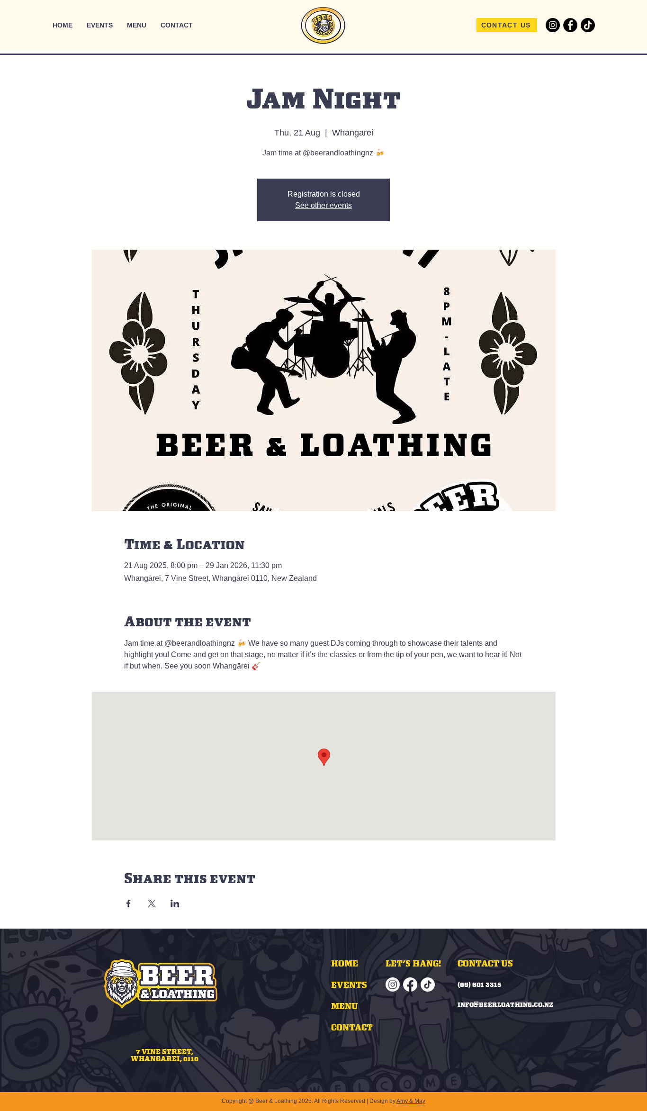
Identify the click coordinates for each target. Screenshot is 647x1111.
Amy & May (410, 1101)
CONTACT (352, 1027)
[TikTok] (588, 25)
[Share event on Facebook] (128, 903)
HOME (344, 963)
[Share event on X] (151, 903)
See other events (323, 205)
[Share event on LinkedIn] (175, 903)
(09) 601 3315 (480, 984)
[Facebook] (570, 25)
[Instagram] (553, 25)
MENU (344, 1006)
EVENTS (349, 984)
